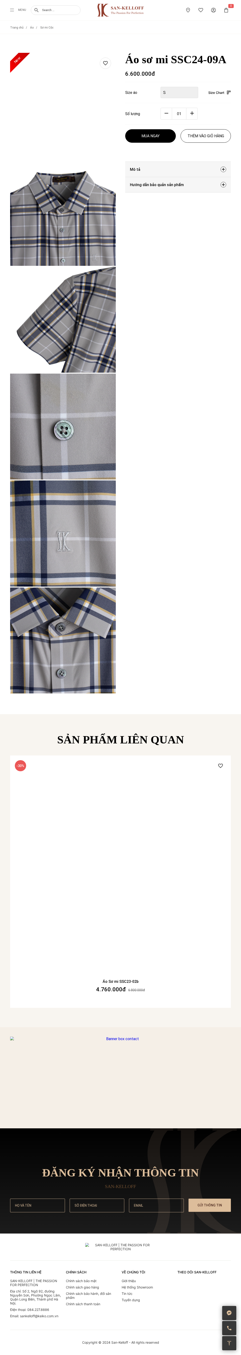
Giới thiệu (129, 1281)
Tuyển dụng (131, 1300)
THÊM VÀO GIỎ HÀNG (206, 136)
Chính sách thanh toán (83, 1304)
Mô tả (135, 169)
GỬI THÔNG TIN (209, 1205)
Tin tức (127, 1294)
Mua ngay (150, 136)
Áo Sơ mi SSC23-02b (121, 981)
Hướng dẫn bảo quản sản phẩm (157, 185)
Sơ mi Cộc (46, 27)
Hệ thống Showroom (137, 1287)
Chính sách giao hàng (82, 1287)
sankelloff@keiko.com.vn (39, 1316)
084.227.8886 (38, 1310)
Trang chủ (17, 27)
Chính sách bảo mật (81, 1281)
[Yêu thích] (105, 63)
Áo (32, 27)
